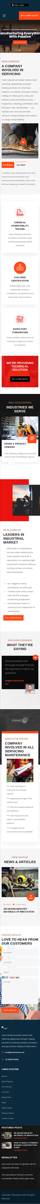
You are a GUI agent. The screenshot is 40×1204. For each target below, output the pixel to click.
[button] (5, 700)
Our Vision (21, 165)
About (4, 1076)
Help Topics (7, 1108)
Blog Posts (6, 1097)
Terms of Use (7, 1118)
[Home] (20, 5)
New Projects (7, 1081)
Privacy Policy (8, 1113)
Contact (5, 1092)
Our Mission (8, 165)
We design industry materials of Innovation (26, 1134)
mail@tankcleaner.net (14, 1052)
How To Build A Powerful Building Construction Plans (26, 1145)
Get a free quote (29, 16)
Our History (7, 1087)
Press (4, 1102)
